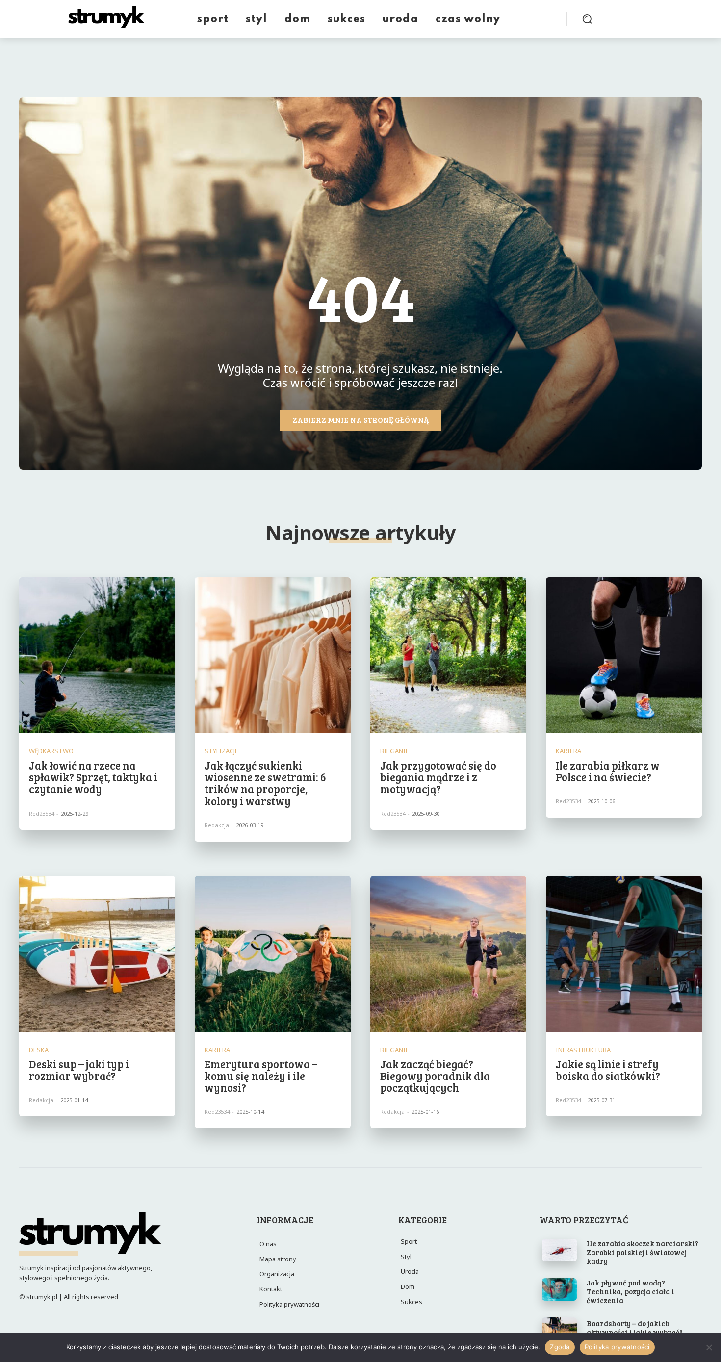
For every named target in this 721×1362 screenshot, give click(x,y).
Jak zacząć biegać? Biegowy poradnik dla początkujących (435, 1075)
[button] (587, 18)
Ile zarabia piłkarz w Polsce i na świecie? (608, 771)
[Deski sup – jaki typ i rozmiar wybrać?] (97, 954)
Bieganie (394, 751)
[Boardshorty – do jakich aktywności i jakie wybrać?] (559, 1328)
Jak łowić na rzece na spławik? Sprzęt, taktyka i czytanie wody (93, 777)
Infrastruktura (583, 1050)
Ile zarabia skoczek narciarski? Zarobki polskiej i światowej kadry (642, 1252)
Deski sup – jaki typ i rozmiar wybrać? (79, 1069)
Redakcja (217, 825)
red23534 (41, 813)
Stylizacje (221, 751)
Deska (39, 1050)
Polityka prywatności (617, 1347)
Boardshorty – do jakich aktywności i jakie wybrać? (635, 1327)
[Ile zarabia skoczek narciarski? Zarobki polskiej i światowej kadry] (559, 1250)
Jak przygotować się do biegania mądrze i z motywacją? (438, 777)
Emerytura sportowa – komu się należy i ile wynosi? (261, 1075)
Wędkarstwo (51, 751)
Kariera (568, 751)
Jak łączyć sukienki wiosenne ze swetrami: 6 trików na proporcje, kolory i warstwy (265, 783)
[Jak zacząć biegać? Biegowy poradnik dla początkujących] (448, 954)
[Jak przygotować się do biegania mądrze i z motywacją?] (448, 655)
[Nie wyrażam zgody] (709, 1347)
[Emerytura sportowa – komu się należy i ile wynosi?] (273, 954)
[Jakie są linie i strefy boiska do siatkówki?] (624, 954)
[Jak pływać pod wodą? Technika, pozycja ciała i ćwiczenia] (559, 1289)
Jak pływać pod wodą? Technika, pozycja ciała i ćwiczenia (630, 1291)
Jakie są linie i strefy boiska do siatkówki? (608, 1069)
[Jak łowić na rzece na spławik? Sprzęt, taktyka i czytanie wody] (97, 655)
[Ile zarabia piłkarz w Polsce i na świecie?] (624, 655)
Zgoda (559, 1347)
